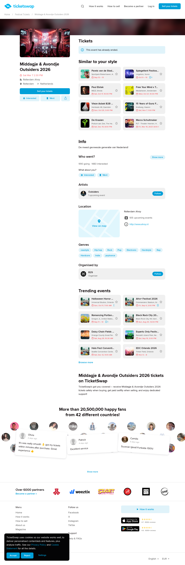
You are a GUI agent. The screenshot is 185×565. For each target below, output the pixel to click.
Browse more (86, 362)
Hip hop (98, 250)
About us (20, 525)
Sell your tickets (169, 6)
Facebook (73, 512)
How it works (96, 6)
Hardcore (85, 255)
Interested (31, 98)
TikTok (71, 525)
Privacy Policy (38, 544)
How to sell (114, 6)
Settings (42, 555)
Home (7, 14)
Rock (109, 250)
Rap (158, 250)
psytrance (110, 255)
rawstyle (85, 250)
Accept (13, 555)
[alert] (36, 547)
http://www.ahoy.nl (139, 224)
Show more (157, 157)
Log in (151, 6)
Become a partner (134, 6)
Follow (158, 193)
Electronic (131, 250)
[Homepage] (19, 6)
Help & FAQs (75, 538)
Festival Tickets (22, 14)
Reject (27, 555)
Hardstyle (146, 250)
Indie (97, 255)
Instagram (73, 520)
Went (52, 98)
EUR (164, 558)
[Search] (82, 6)
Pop (119, 250)
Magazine (21, 529)
